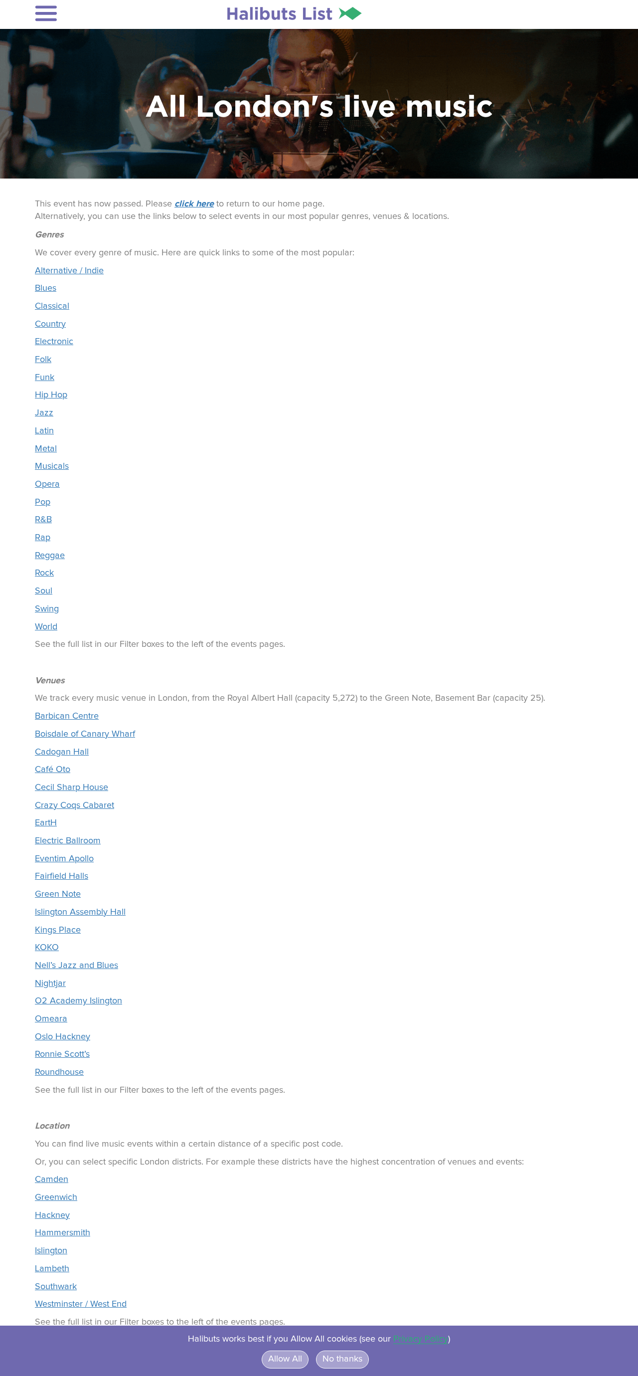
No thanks (342, 1359)
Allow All (285, 1359)
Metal (46, 448)
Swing (47, 608)
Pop (42, 502)
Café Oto (52, 769)
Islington (51, 1250)
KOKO (47, 947)
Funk (44, 377)
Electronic (54, 341)
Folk (43, 359)
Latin (44, 430)
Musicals (52, 466)
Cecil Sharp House (71, 787)
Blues (45, 288)
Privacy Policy (420, 1339)
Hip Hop (51, 395)
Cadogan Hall (62, 752)
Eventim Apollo (64, 858)
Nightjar (50, 983)
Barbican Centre (67, 716)
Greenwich (56, 1197)
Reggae (50, 555)
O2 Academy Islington (78, 1000)
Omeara (51, 1018)
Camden (51, 1179)
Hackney (52, 1215)
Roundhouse (59, 1072)
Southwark (56, 1286)
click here (194, 203)
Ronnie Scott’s (62, 1054)
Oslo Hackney (62, 1036)
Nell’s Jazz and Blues (76, 965)
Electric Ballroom (68, 840)
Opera (47, 484)
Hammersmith (62, 1232)
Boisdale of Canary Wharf (85, 734)
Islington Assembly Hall (80, 912)
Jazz (44, 412)
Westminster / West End (81, 1304)
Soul (43, 591)
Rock (44, 573)
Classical (52, 306)
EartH (46, 822)
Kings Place (58, 930)
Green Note (58, 894)
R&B (43, 519)
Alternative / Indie (69, 270)
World (46, 626)
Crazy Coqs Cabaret (74, 805)
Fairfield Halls (61, 876)
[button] (100, 13)
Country (50, 324)
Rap (42, 537)
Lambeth (52, 1268)
